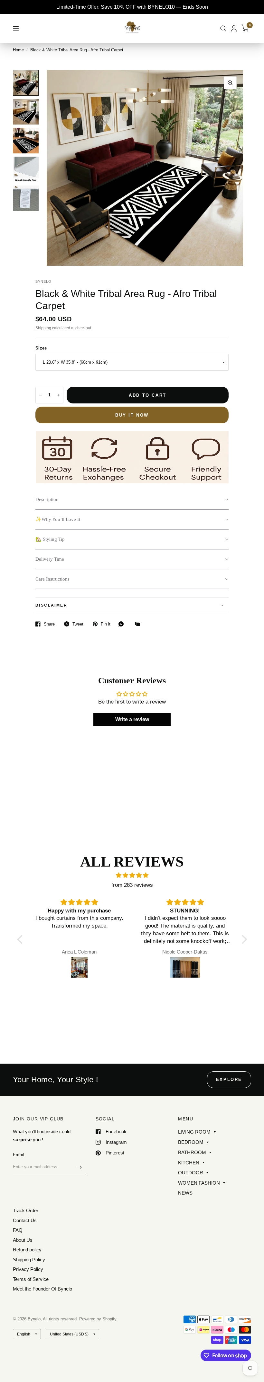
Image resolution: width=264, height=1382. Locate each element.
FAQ (18, 1230)
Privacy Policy (28, 1269)
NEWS (185, 1193)
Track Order (25, 1210)
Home (18, 50)
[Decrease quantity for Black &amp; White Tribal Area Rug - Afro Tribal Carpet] (40, 395)
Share (49, 624)
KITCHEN (188, 1162)
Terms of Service (31, 1279)
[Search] (223, 28)
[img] (132, 875)
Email (18, 1154)
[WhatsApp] (122, 623)
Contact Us (25, 1220)
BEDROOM (190, 1142)
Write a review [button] (132, 719)
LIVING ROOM (194, 1132)
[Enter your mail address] (79, 1167)
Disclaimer (51, 605)
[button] (132, 500)
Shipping (43, 328)
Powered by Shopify (98, 1319)
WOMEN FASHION (199, 1183)
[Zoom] (230, 82)
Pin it (105, 624)
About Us (23, 1240)
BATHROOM (192, 1152)
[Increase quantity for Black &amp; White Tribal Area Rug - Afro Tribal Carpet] (58, 395)
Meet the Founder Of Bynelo (42, 1288)
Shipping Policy (29, 1259)
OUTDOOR (190, 1172)
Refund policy (27, 1249)
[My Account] (234, 28)
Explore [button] (229, 1079)
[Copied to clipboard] (139, 624)
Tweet (77, 624)
